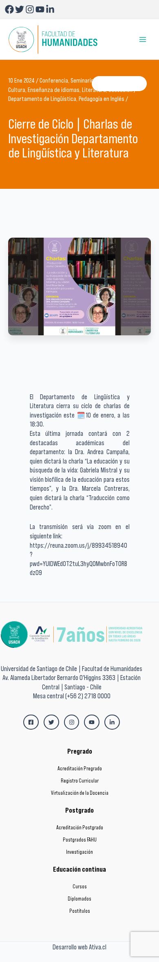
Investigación (79, 852)
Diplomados (79, 899)
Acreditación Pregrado (79, 768)
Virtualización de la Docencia (79, 793)
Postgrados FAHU (80, 840)
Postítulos (79, 911)
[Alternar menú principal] (143, 39)
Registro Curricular (80, 781)
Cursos (80, 886)
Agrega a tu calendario (119, 83)
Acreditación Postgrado (79, 827)
